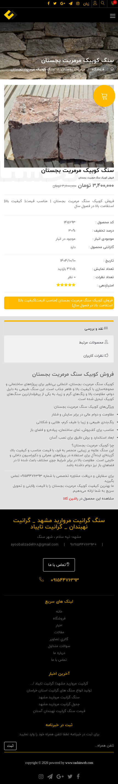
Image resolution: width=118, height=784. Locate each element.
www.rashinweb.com (79, 763)
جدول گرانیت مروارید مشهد (59, 704)
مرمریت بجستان (73, 69)
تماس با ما (57, 565)
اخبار (59, 625)
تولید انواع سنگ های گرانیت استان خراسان (59, 690)
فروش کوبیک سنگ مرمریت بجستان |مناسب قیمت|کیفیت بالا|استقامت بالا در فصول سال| (65, 303)
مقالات (59, 632)
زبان (86, 3)
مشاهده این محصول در (88, 498)
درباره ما (59, 653)
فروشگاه (98, 69)
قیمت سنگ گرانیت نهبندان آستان (59, 711)
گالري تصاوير (59, 639)
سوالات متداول (59, 646)
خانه (59, 611)
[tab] (59, 329)
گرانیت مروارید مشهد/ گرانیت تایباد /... (59, 683)
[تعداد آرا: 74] (58, 284)
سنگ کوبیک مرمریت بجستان (33, 69)
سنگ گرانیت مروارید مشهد (59, 697)
